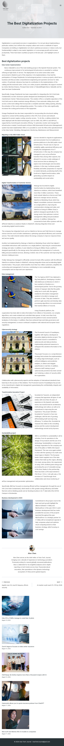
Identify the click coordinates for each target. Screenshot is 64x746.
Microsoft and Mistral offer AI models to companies (19, 732)
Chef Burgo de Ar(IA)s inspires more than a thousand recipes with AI (24, 675)
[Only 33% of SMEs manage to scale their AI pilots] (32, 605)
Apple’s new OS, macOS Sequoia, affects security (15, 584)
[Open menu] (60, 5)
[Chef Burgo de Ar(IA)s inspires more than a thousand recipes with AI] (32, 662)
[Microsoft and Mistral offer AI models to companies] (32, 719)
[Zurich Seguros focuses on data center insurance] (32, 634)
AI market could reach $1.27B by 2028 (49, 583)
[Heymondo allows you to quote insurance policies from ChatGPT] (32, 691)
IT (31, 20)
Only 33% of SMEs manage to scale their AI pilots (18, 618)
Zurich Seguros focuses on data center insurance (18, 646)
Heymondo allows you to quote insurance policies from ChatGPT (23, 703)
